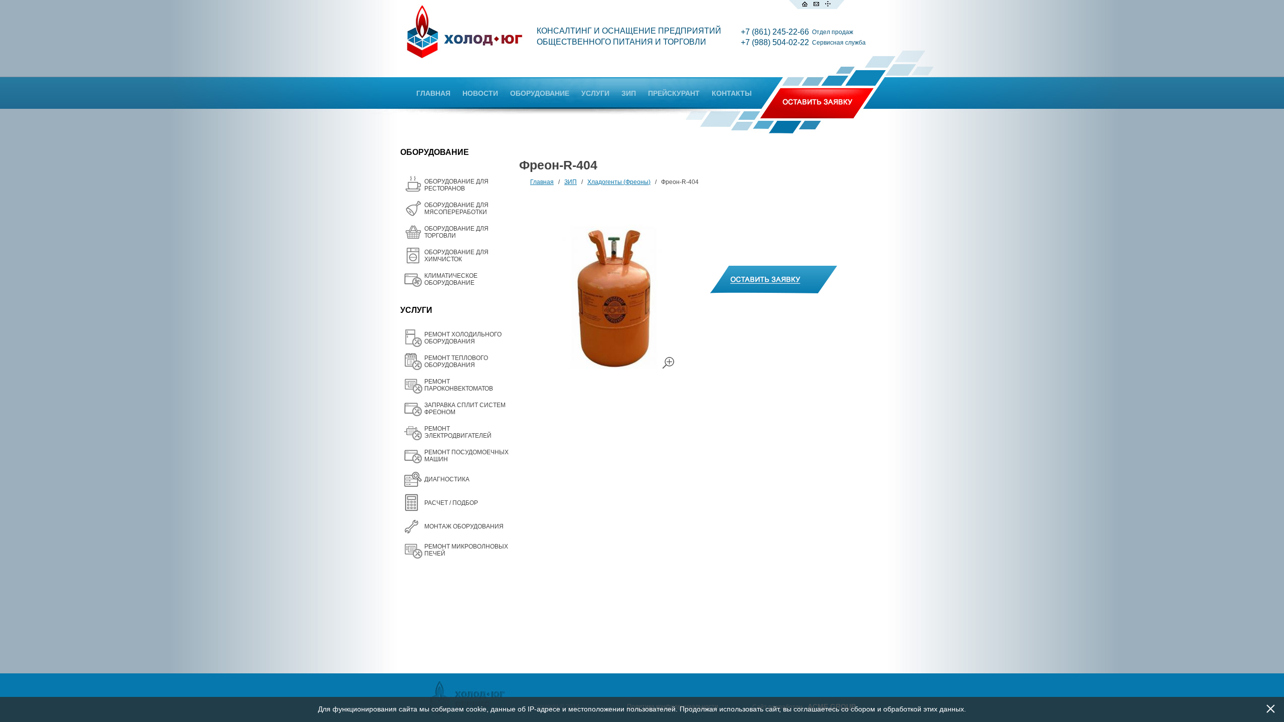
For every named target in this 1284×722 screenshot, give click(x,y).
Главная (542, 182)
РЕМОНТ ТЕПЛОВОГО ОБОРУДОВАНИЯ (456, 361)
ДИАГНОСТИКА (446, 479)
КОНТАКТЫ (732, 93)
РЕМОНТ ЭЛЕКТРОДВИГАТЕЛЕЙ (458, 432)
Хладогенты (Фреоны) (619, 182)
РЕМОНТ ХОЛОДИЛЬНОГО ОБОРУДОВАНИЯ (463, 338)
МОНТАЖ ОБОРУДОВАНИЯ (464, 526)
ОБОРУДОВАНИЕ (539, 93)
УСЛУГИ (595, 93)
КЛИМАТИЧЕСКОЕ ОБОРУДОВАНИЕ (450, 279)
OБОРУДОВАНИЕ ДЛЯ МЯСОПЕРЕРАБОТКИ (456, 209)
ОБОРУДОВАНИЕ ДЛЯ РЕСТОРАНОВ (456, 185)
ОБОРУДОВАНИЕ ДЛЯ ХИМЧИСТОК (456, 256)
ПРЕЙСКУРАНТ (674, 93)
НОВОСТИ (480, 93)
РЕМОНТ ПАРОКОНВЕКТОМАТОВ (458, 385)
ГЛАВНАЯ (433, 93)
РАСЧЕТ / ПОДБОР (451, 502)
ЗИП (628, 93)
